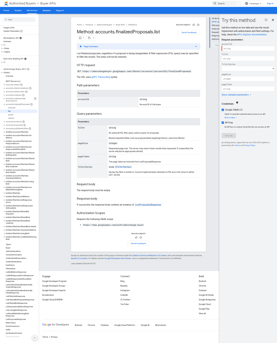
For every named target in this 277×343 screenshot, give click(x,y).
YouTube (124, 304)
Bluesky (124, 286)
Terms (45, 337)
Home (6, 10)
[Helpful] (194, 25)
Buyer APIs (48, 3)
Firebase (203, 290)
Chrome (202, 286)
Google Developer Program (54, 281)
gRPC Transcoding (100, 77)
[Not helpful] (198, 25)
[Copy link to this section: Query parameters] (104, 114)
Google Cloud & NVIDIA (52, 299)
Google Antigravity (207, 299)
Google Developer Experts (54, 290)
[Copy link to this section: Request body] (98, 184)
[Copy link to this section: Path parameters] (102, 85)
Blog (122, 281)
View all (202, 313)
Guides (18, 10)
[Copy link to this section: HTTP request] (98, 65)
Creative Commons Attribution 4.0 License (149, 255)
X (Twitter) (125, 299)
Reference (32, 10)
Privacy (54, 337)
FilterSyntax (123, 166)
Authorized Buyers (22, 3)
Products (89, 25)
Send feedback (189, 32)
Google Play (204, 309)
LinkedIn (124, 295)
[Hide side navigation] (35, 338)
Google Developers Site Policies (117, 258)
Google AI (145, 325)
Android (202, 281)
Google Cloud (205, 304)
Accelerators (48, 295)
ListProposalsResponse (148, 204)
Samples (47, 10)
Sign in (270, 3)
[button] (19, 45)
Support (60, 10)
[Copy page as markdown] (89, 37)
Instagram (125, 290)
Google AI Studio (206, 295)
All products (160, 325)
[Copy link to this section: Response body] (100, 199)
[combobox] (226, 3)
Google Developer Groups (53, 286)
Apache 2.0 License (79, 258)
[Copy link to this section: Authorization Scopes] (108, 213)
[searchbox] (19, 19)
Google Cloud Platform (124, 325)
